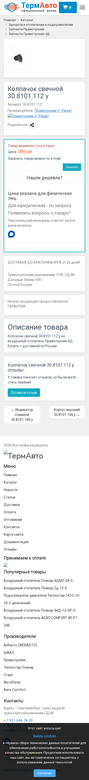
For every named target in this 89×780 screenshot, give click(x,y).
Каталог (27, 20)
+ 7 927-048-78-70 (18, 720)
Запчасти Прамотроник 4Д (29, 34)
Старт (8, 675)
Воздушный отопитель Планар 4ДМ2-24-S (38, 581)
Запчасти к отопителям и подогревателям (41, 25)
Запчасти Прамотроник (26, 29)
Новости (10, 490)
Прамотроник (15, 660)
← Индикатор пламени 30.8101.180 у (22, 415)
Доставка (12, 505)
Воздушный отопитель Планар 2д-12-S (35, 588)
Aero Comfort (14, 690)
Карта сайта (13, 534)
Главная (10, 20)
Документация (16, 542)
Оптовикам (13, 520)
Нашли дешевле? (45, 177)
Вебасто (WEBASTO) (20, 645)
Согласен (45, 773)
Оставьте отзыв (24, 393)
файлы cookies (44, 736)
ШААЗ (9, 653)
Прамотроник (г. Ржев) (53, 111)
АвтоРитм (12, 682)
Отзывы (10, 549)
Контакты (12, 527)
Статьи (9, 497)
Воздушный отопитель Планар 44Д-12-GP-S (39, 610)
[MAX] (11, 234)
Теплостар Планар (19, 667)
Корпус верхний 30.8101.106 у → (67, 412)
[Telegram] (21, 234)
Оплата (10, 512)
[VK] (31, 234)
